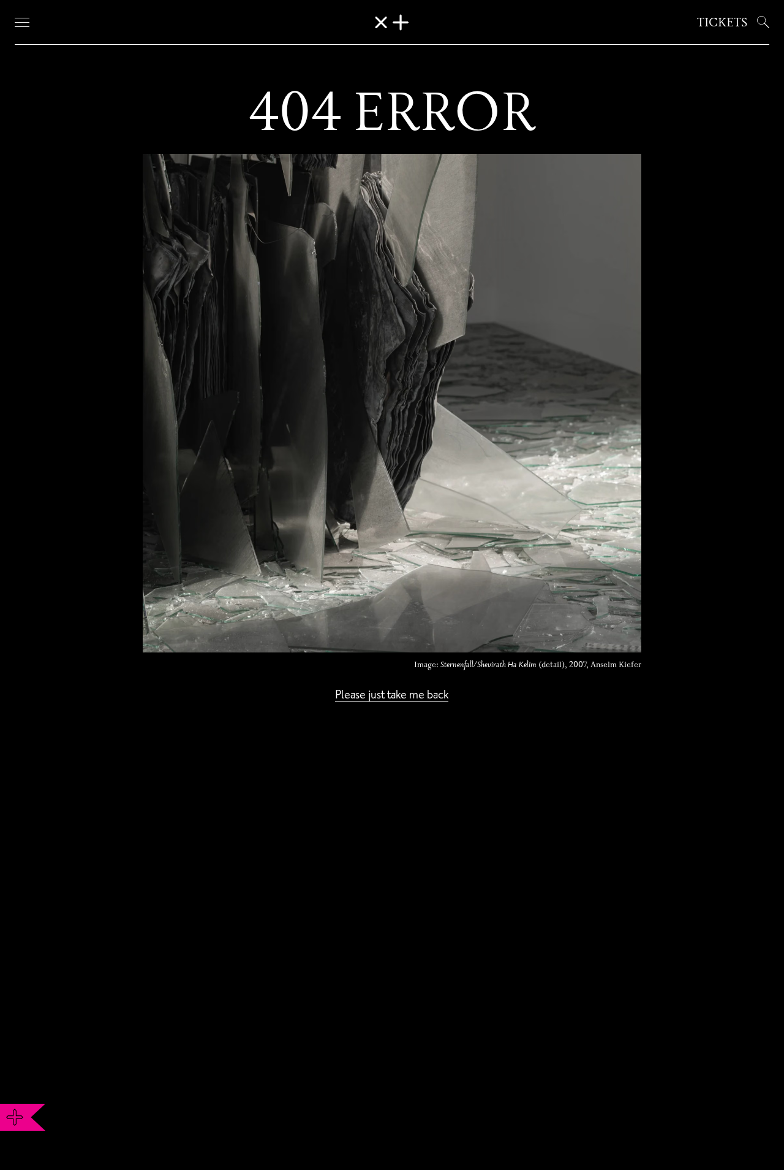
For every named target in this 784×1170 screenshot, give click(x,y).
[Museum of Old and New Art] (392, 22)
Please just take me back (391, 694)
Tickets (722, 22)
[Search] (760, 22)
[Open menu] (22, 22)
